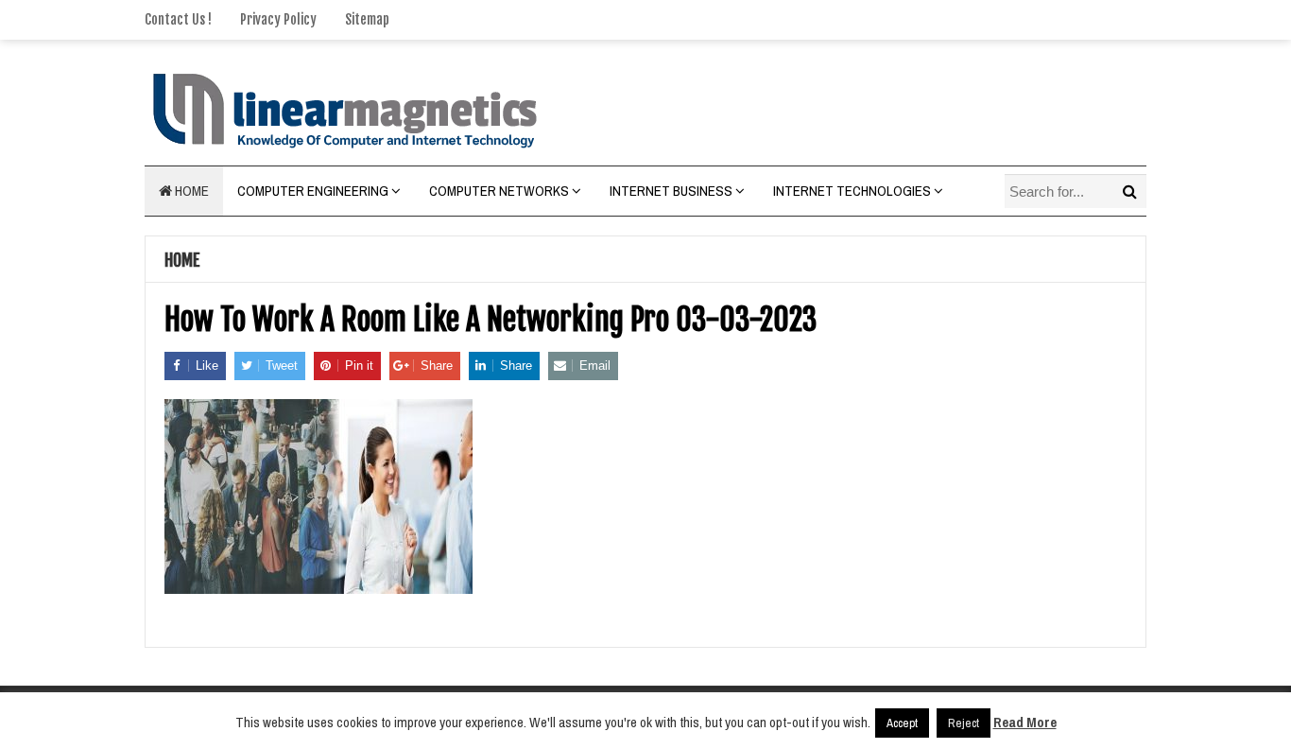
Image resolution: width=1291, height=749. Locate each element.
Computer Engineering (312, 190)
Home (190, 190)
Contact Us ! (178, 19)
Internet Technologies (852, 190)
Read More (1025, 722)
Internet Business (671, 190)
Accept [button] (902, 723)
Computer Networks (499, 190)
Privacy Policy (278, 19)
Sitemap (367, 19)
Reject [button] (963, 723)
